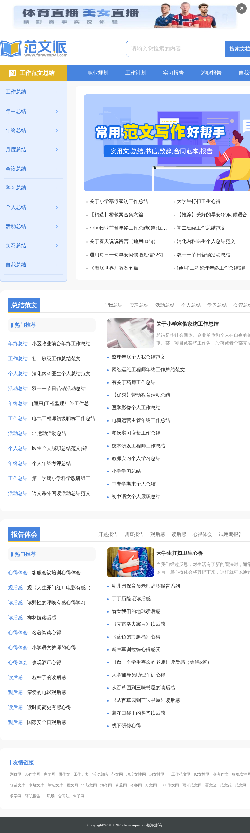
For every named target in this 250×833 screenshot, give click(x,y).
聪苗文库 (17, 785)
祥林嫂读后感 (32, 617)
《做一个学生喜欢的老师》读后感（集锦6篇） (162, 662)
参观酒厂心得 (34, 662)
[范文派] (33, 49)
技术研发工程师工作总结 (138, 445)
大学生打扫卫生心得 (199, 201)
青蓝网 (121, 785)
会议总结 (16, 168)
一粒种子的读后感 (37, 677)
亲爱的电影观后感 (37, 692)
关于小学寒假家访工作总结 (119, 201)
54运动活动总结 (37, 433)
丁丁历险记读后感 (131, 598)
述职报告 (211, 72)
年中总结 (16, 111)
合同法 (64, 796)
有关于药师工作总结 (134, 382)
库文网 (49, 774)
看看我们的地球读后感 (136, 611)
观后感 (157, 534)
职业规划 (98, 72)
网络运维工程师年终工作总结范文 (148, 369)
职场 (51, 796)
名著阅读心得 (34, 632)
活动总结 (16, 226)
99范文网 (89, 785)
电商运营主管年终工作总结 (141, 420)
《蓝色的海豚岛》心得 (136, 636)
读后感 (179, 534)
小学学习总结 (126, 471)
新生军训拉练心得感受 (136, 649)
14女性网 (157, 774)
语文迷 (211, 785)
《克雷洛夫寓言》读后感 (138, 624)
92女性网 (202, 774)
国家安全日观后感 (37, 722)
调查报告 (134, 534)
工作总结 (16, 92)
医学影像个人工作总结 (136, 407)
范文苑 (226, 785)
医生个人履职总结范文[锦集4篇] (54, 448)
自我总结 (16, 264)
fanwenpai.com (135, 825)
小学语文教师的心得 (42, 647)
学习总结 (16, 188)
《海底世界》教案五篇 (114, 268)
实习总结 (16, 245)
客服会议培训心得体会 (44, 572)
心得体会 (202, 534)
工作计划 (135, 72)
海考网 (106, 785)
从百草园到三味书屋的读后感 (143, 687)
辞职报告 (32, 796)
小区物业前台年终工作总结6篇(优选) (129, 228)
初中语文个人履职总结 (136, 496)
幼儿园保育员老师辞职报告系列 (146, 586)
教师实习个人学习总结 (136, 458)
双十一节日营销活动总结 (203, 254)
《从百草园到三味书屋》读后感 (146, 700)
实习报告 (173, 72)
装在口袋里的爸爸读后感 (138, 713)
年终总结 (16, 130)
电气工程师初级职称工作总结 (51, 418)
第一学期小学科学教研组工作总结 (56, 478)
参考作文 (221, 774)
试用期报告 (231, 534)
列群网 (15, 774)
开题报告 (108, 534)
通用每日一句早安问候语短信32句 (126, 254)
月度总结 (16, 149)
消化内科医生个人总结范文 (206, 241)
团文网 (72, 785)
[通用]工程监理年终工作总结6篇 (211, 268)
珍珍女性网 (136, 774)
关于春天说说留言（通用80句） (124, 241)
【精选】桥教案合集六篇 (116, 214)
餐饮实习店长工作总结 (136, 433)
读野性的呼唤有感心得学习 (47, 602)
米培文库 (36, 785)
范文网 (117, 774)
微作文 (64, 774)
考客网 (136, 785)
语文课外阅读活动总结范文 (49, 493)
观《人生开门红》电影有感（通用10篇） (61, 587)
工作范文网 (181, 774)
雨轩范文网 (192, 785)
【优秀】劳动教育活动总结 (141, 395)
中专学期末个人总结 (134, 483)
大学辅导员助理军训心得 (138, 674)
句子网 (79, 796)
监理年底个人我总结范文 (138, 357)
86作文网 (32, 774)
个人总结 (16, 207)
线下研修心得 (126, 725)
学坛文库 (55, 785)
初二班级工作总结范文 (201, 228)
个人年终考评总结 (39, 463)
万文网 (151, 785)
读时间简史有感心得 (39, 707)
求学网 (15, 796)
